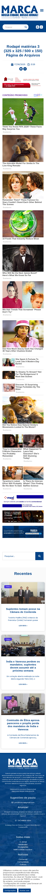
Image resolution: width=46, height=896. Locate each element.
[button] (42, 10)
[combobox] (18, 556)
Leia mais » (23, 626)
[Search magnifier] (25, 27)
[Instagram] (41, 27)
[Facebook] (37, 27)
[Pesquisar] (39, 556)
